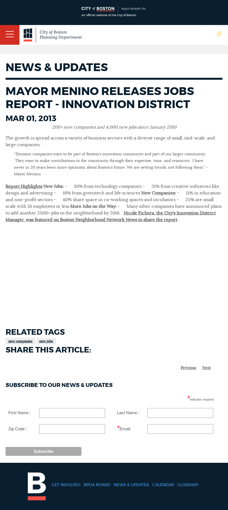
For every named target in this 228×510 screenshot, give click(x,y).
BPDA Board (97, 485)
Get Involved (66, 485)
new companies (20, 341)
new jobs (46, 341)
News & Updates (131, 485)
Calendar (163, 485)
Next (206, 368)
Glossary (188, 485)
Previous (188, 368)
